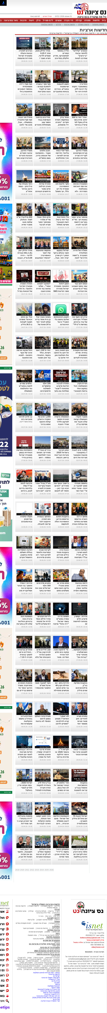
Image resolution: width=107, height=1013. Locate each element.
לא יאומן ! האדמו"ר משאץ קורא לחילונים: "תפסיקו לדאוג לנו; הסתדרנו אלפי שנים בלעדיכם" (62, 723)
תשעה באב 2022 (26, 963)
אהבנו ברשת (38, 958)
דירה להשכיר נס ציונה (52, 994)
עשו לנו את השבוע (40, 923)
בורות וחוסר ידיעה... (25, 422)
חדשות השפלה (83, 24)
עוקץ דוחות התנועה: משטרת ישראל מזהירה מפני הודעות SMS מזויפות (61, 289)
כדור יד (40, 916)
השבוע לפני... (55, 928)
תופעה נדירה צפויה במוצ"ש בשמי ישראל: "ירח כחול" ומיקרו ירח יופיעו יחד (61, 621)
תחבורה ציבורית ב (26, 968)
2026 (52, 870)
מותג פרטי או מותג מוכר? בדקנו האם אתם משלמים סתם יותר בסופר (61, 588)
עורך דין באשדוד (54, 979)
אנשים (58, 20)
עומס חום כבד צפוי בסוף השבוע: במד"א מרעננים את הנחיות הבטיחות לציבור (79, 289)
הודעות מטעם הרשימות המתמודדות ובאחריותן (43, 953)
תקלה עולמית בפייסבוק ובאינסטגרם (26, 519)
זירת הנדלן (48, 959)
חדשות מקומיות (98, 24)
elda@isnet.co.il (98, 947)
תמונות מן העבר (28, 928)
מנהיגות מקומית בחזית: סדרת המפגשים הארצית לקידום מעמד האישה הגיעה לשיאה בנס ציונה (79, 357)
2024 (42, 870)
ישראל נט (56, 976)
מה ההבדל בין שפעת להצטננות (49, 989)
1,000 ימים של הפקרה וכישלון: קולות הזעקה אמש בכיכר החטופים (44, 422)
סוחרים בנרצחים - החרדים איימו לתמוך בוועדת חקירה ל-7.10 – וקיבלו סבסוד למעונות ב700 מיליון (24, 657)
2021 (27, 870)
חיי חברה (68, 20)
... (31, 524)
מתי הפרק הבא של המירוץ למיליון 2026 (46, 998)
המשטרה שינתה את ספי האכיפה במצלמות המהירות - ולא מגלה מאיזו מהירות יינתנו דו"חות (80, 191)
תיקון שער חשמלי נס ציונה (51, 978)
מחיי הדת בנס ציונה (43, 913)
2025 (47, 870)
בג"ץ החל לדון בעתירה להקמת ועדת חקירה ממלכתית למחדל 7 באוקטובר (43, 788)
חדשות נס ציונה (36, 959)
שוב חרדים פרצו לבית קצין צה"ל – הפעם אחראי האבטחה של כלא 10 (43, 655)
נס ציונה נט (101, 33)
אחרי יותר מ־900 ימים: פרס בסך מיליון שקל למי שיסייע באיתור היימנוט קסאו (79, 122)
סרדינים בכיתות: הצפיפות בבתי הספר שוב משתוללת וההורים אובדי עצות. (43, 122)
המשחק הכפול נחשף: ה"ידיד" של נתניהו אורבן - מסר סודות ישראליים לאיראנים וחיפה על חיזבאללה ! (61, 856)
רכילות (57, 920)
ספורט (87, 20)
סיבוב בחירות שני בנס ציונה (50, 991)
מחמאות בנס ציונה (53, 939)
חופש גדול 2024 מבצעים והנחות (28, 966)
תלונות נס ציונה (38, 939)
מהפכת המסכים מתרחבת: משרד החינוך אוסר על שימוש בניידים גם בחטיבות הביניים (24, 688)
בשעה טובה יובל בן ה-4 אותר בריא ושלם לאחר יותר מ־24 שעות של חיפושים (43, 322)
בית (104, 20)
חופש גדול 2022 (33, 961)
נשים (30, 958)
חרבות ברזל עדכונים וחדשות (48, 954)
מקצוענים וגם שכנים (36, 932)
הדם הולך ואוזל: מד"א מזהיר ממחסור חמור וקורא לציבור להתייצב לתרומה (43, 222)
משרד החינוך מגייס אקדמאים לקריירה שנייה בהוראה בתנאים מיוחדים (80, 155)
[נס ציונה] (89, 18)
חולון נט (57, 983)
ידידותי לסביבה (53, 918)
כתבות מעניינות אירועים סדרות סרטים (29, 964)
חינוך (58, 911)
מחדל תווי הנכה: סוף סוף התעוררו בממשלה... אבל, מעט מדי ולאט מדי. (24, 122)
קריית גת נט (56, 981)
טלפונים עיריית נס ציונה (50, 947)
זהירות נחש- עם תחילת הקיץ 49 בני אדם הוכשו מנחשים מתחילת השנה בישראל (61, 688)
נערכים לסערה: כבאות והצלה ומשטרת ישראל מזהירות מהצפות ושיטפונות (25, 56)
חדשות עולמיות (47, 24)
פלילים (58, 24)
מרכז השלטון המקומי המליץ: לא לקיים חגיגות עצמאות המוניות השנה (43, 854)
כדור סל (48, 916)
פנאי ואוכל (56, 946)
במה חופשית (32, 935)
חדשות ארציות (69, 24)
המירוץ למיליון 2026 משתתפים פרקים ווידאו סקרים (42, 969)
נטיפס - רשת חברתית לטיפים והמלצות (46, 973)
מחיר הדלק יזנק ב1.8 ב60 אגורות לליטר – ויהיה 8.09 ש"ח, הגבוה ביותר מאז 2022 (24, 255)
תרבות (23, 20)
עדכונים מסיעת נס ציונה (51, 966)
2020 (22, 870)
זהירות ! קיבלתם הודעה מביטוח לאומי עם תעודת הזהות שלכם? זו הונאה (25, 754)
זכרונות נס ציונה (42, 928)
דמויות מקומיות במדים (23, 923)
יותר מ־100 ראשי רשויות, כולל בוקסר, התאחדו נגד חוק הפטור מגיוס (43, 355)
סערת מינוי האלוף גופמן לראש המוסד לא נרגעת (43, 718)
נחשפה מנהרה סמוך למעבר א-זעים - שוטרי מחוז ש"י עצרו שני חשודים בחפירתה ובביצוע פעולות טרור (79, 490)
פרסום (57, 984)
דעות (31, 20)
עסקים (47, 932)
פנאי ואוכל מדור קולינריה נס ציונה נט (44, 944)
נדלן (38, 20)
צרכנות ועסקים (54, 930)
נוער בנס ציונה (11, 20)
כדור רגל (57, 916)
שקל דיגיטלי (55, 988)
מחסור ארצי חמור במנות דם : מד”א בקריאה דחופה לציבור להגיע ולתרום (79, 222)
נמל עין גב (56, 999)
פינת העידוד (55, 956)
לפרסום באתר (35, 16)
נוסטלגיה (56, 927)
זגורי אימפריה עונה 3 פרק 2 (50, 1001)
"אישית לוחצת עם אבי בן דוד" (49, 935)
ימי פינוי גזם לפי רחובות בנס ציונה (48, 996)
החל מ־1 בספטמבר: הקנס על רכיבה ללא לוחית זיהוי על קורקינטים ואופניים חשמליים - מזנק (79, 91)
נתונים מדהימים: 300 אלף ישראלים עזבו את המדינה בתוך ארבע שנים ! (43, 588)
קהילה (79, 20)
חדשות (96, 20)
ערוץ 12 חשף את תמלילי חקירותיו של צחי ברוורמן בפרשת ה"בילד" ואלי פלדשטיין (79, 322)
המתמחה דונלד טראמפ (51, 993)
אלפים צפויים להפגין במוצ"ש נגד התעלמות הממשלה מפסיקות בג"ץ (25, 388)
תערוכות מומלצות (54, 986)
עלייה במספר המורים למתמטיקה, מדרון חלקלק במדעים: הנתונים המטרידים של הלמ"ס (61, 58)
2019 (17, 870)
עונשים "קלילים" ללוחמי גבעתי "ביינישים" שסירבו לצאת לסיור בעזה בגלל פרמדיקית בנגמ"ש (79, 58)
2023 (37, 870)
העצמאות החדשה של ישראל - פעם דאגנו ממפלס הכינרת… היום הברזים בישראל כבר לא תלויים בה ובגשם (61, 823)
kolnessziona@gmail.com (90, 938)
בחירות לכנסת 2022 (52, 964)
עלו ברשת (31, 920)
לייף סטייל (48, 20)
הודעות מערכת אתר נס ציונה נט (46, 963)
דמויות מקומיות (54, 923)
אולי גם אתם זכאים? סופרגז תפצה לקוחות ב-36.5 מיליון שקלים (25, 322)
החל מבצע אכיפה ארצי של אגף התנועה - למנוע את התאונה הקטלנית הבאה (24, 355)
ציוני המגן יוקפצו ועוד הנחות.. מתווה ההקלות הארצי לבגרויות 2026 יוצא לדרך (43, 821)
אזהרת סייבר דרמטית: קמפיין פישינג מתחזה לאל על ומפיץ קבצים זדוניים (44, 754)
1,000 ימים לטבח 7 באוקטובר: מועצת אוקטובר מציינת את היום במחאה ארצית (79, 455)
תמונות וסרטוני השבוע (45, 920)
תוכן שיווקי (56, 932)
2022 (32, 870)
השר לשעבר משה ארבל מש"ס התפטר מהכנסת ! (43, 685)
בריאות (51, 911)
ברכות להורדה (46, 961)
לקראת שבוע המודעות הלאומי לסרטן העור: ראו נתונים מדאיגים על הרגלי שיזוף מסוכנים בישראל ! (43, 557)
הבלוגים (57, 959)
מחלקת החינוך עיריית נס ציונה (49, 949)
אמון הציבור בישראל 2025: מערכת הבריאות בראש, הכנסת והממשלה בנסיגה (61, 455)
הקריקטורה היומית (41, 968)
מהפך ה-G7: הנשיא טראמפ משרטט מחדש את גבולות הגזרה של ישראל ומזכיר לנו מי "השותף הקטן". (79, 524)
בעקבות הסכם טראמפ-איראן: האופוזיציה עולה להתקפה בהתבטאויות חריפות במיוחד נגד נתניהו (62, 524)
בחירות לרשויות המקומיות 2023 (47, 951)
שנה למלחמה (55, 968)
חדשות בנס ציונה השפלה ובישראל (79, 33)
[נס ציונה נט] (88, 916)
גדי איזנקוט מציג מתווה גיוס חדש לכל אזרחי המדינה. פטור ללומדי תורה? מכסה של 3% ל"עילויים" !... (61, 657)
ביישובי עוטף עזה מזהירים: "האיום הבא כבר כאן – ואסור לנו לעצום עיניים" (61, 488)
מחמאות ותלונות (53, 937)
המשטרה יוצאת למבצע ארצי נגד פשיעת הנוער (80, 752)
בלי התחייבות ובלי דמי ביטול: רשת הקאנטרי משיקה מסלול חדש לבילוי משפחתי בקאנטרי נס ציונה (61, 224)
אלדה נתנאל (78, 942)
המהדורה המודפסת (53, 958)
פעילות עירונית (41, 911)
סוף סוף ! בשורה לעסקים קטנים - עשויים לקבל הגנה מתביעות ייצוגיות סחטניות (43, 89)
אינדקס (57, 942)
